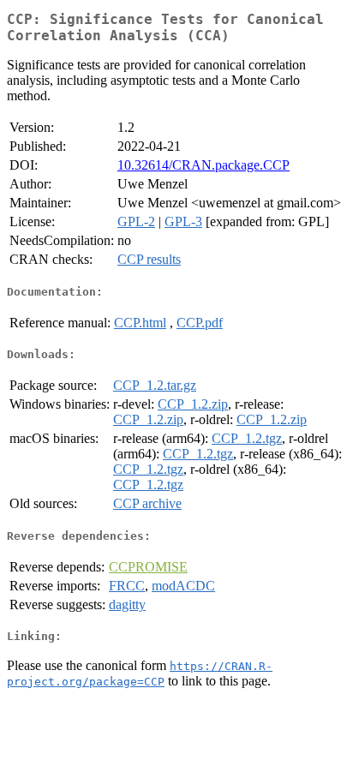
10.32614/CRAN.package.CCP (203, 165)
